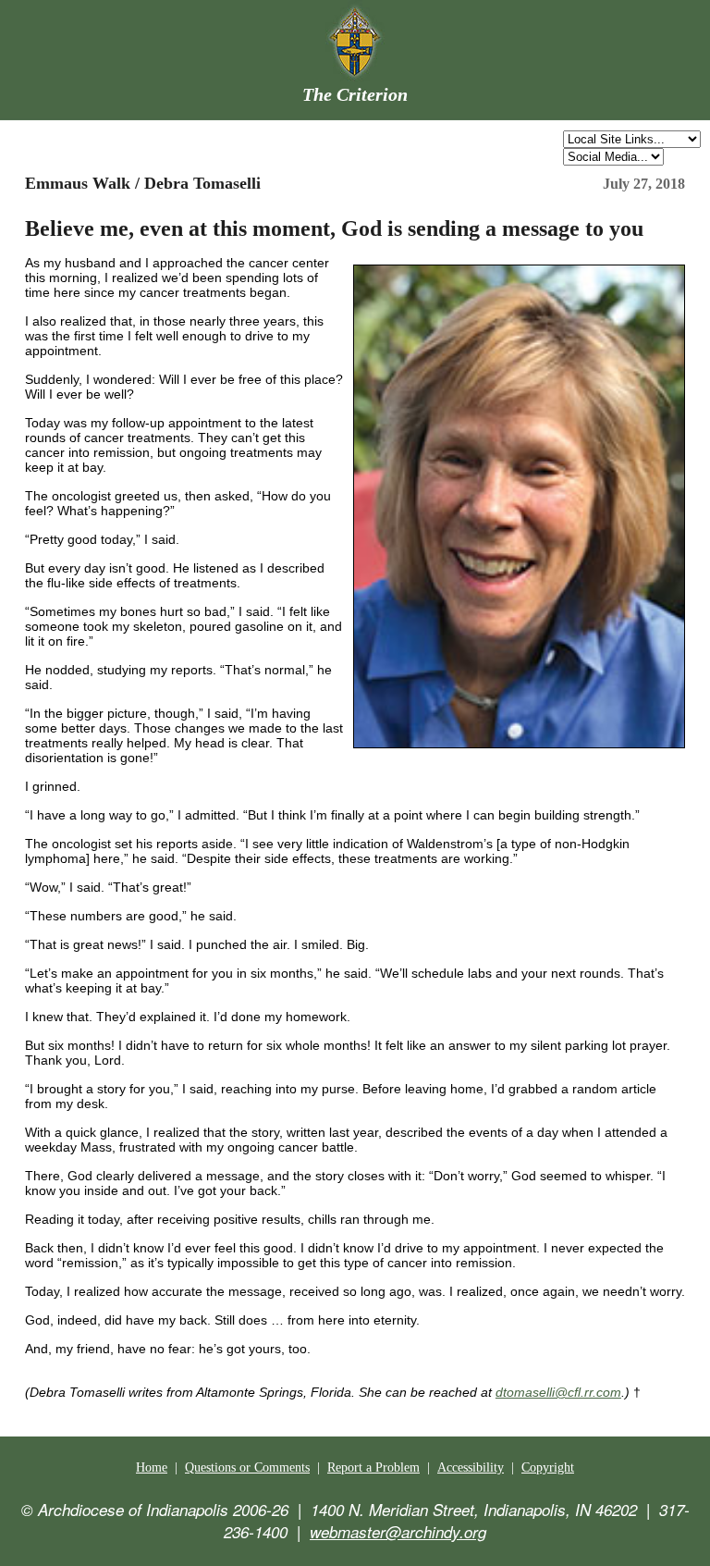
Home (151, 1467)
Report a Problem (373, 1467)
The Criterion (355, 94)
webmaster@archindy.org (398, 1532)
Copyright (547, 1467)
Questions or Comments (247, 1467)
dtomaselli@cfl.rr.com (558, 1392)
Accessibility (470, 1467)
